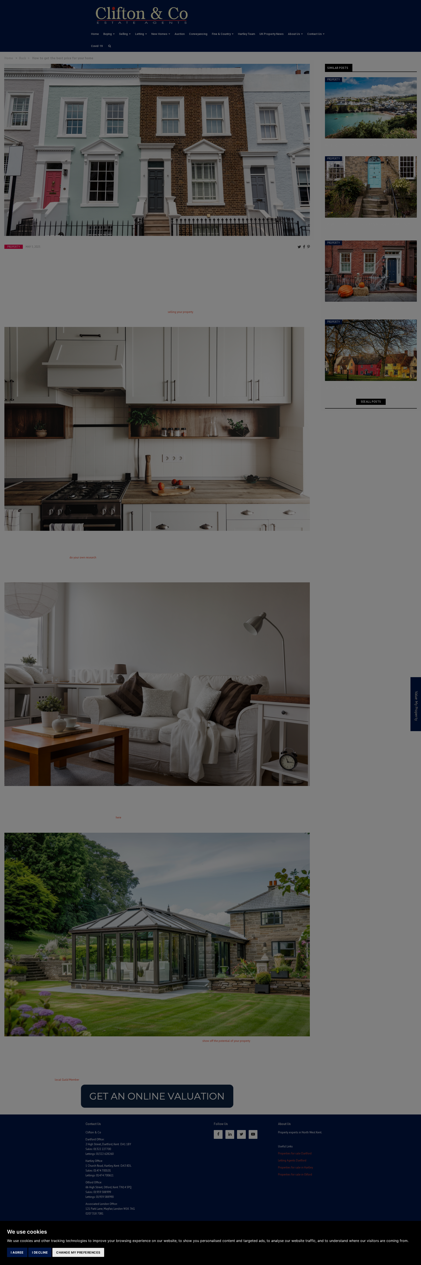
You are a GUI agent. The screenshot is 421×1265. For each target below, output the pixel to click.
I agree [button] (17, 1252)
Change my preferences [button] (78, 1252)
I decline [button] (40, 1252)
